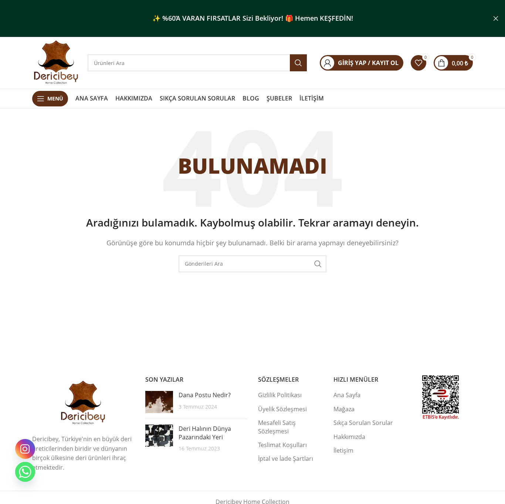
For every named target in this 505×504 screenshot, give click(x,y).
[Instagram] (25, 449)
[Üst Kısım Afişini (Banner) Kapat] (496, 18)
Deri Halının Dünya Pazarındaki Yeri (205, 433)
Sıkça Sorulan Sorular (363, 423)
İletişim (343, 450)
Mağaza (344, 409)
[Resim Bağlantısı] (83, 402)
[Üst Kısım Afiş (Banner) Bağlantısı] (241, 18)
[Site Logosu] (56, 62)
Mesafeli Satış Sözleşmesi (277, 427)
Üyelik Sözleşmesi (282, 409)
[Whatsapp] (25, 472)
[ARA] (317, 263)
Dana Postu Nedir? (205, 395)
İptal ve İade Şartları (285, 458)
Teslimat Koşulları (282, 445)
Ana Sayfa (346, 395)
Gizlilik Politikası (280, 395)
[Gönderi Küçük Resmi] (159, 402)
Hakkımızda (349, 437)
